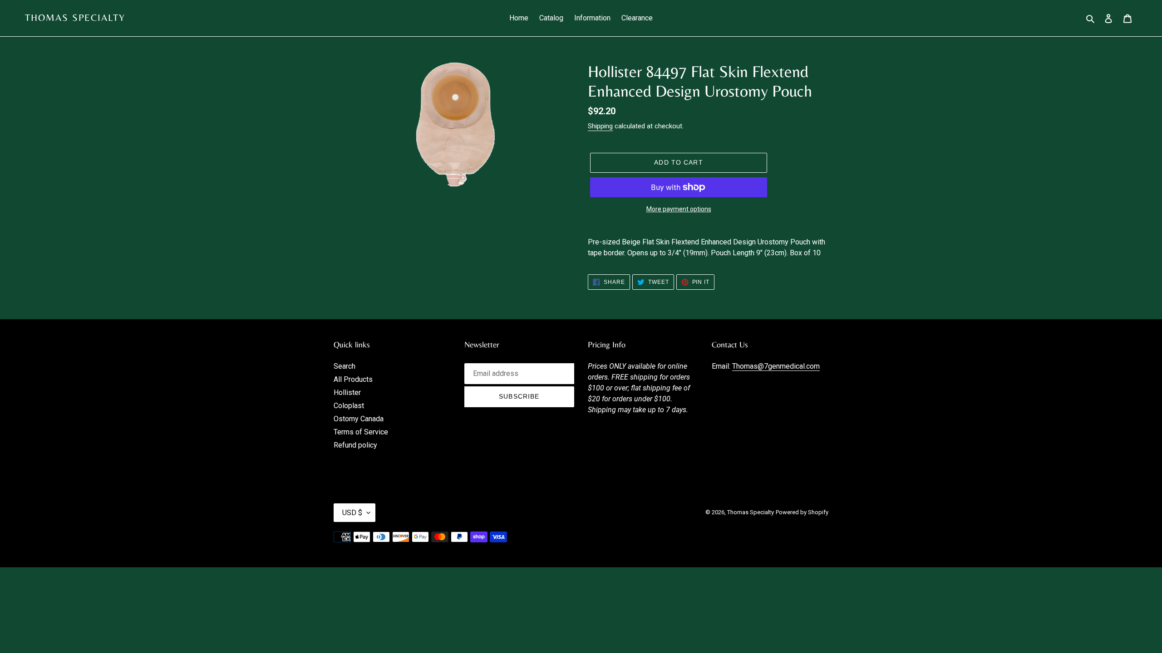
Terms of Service (361, 432)
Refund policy (355, 445)
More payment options (678, 209)
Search (344, 366)
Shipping (600, 126)
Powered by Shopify (802, 512)
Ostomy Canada (359, 418)
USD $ (352, 512)
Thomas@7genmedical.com (776, 366)
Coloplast (349, 405)
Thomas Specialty (75, 17)
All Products (353, 379)
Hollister (347, 392)
